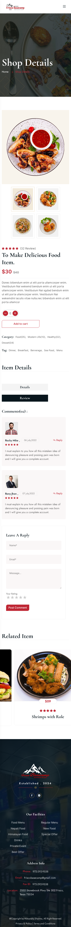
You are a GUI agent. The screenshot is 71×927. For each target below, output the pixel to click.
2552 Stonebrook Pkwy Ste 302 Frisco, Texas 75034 (42, 892)
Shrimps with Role (35, 716)
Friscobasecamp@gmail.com (40, 878)
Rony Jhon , (11, 494)
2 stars (12, 598)
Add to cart (21, 323)
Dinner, (12, 350)
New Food (49, 828)
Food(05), (21, 336)
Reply (59, 440)
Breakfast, (23, 350)
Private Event (18, 846)
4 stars (20, 598)
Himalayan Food (18, 834)
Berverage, (36, 350)
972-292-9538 (40, 871)
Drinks (18, 840)
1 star (8, 598)
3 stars (16, 598)
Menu (59, 350)
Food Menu (18, 822)
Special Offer (49, 834)
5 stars (25, 598)
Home (5, 72)
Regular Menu (49, 822)
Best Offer (18, 852)
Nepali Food (18, 828)
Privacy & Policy (24, 923)
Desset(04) (8, 342)
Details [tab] (25, 387)
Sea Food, (49, 350)
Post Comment (17, 607)
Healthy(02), (54, 336)
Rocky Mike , (12, 440)
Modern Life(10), (37, 336)
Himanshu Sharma (33, 918)
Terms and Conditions (44, 923)
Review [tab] (25, 398)
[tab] (23, 199)
